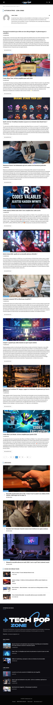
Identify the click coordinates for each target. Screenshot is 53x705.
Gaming (5, 75)
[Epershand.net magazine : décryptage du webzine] (7, 688)
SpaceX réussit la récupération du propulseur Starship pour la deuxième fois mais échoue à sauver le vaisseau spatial (30, 644)
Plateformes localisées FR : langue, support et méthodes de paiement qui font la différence (26, 390)
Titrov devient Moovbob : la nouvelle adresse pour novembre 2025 (29, 595)
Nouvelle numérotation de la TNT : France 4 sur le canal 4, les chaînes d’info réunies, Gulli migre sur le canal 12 (27, 494)
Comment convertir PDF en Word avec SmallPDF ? (17, 299)
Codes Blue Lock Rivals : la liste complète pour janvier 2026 (20, 434)
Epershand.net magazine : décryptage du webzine (24, 687)
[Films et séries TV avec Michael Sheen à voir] (7, 574)
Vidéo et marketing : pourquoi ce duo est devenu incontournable (28, 658)
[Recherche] (49, 2)
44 (27, 457)
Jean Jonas (14, 15)
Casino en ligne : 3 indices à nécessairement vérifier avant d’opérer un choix (29, 580)
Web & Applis (6, 296)
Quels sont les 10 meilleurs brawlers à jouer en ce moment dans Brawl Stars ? (25, 122)
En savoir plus (7, 50)
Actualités (6, 162)
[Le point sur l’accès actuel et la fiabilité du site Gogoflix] (7, 674)
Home (4, 6)
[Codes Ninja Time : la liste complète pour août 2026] (26, 65)
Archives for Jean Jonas (11, 6)
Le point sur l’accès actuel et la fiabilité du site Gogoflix (26, 672)
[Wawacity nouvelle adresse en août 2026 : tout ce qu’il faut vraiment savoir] (26, 547)
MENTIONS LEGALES (21, 701)
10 (10, 457)
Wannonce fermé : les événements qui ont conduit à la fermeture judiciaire (24, 165)
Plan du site (30, 701)
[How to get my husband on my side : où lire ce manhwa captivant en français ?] (7, 681)
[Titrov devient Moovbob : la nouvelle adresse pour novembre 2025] (7, 596)
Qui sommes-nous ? (38, 701)
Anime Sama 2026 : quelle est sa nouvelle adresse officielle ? (20, 254)
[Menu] (4, 2)
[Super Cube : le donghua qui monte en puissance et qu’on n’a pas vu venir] (7, 653)
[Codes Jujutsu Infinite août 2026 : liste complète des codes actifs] (26, 197)
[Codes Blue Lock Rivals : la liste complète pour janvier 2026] (26, 421)
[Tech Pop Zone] (26, 2)
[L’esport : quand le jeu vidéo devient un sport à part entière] (26, 329)
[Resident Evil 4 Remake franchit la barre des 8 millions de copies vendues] (26, 513)
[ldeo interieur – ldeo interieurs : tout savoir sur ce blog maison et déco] (7, 589)
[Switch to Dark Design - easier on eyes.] (47, 2)
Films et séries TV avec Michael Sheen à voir (23, 572)
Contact (14, 701)
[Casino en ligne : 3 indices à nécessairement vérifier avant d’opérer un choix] (7, 581)
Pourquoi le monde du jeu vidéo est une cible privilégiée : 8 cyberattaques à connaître (24, 32)
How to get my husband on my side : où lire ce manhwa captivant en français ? (29, 680)
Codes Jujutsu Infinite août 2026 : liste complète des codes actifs (22, 210)
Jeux (4, 526)
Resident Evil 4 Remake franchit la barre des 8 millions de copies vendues (27, 529)
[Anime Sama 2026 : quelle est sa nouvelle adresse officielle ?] (26, 241)
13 (19, 457)
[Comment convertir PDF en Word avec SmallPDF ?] (26, 286)
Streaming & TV (7, 251)
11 (13, 457)
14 (22, 457)
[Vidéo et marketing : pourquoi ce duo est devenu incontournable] (7, 660)
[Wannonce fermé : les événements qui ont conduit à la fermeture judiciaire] (26, 152)
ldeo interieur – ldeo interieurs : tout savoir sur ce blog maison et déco (30, 587)
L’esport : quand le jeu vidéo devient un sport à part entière (20, 342)
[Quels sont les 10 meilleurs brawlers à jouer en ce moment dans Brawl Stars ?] (26, 108)
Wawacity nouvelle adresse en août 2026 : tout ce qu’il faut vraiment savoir (27, 562)
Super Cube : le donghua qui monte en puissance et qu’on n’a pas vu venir (30, 651)
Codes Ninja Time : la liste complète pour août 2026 (18, 78)
